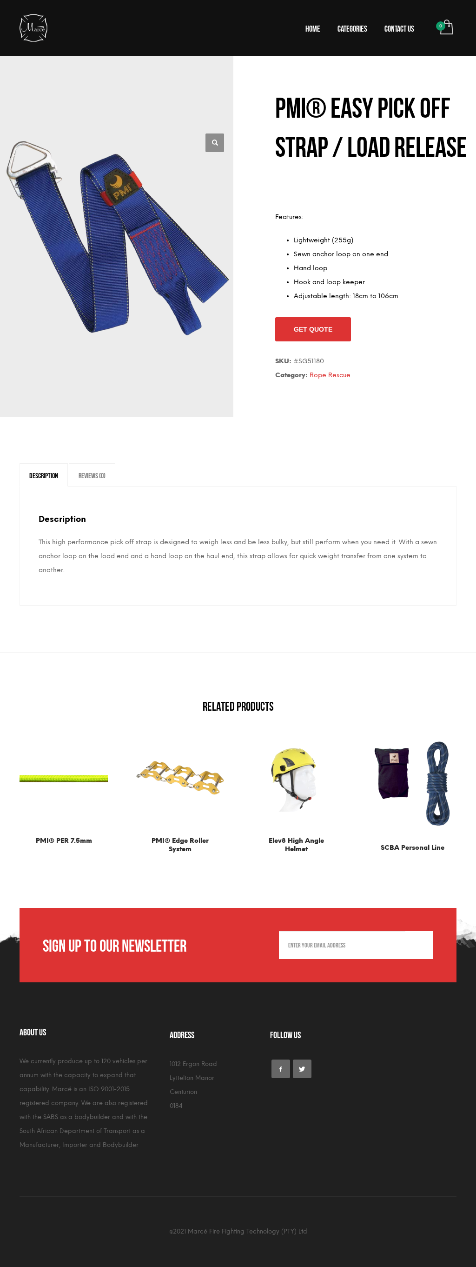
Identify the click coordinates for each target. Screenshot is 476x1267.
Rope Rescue (330, 375)
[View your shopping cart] (446, 28)
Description (43, 475)
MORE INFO (86, 843)
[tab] (44, 475)
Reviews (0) (92, 475)
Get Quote (313, 329)
